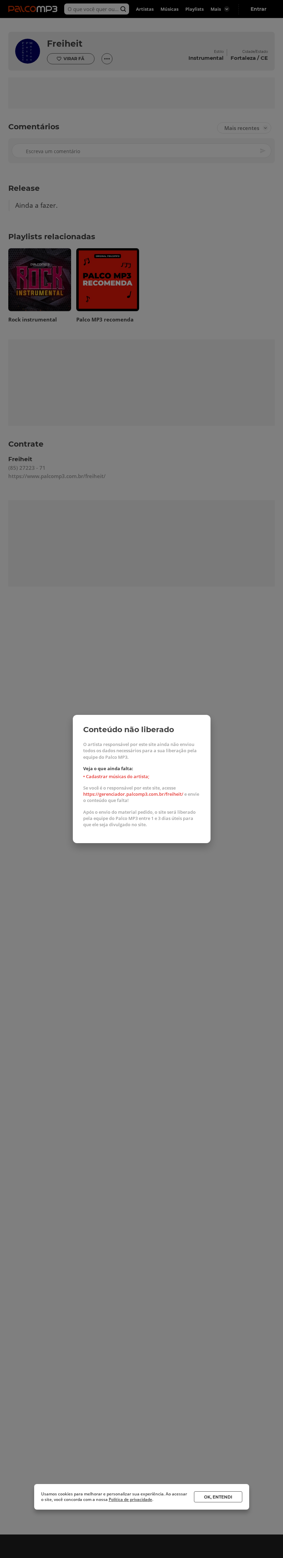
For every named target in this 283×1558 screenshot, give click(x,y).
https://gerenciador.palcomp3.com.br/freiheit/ (133, 794)
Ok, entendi (218, 1497)
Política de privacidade (130, 1499)
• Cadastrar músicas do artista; (116, 776)
